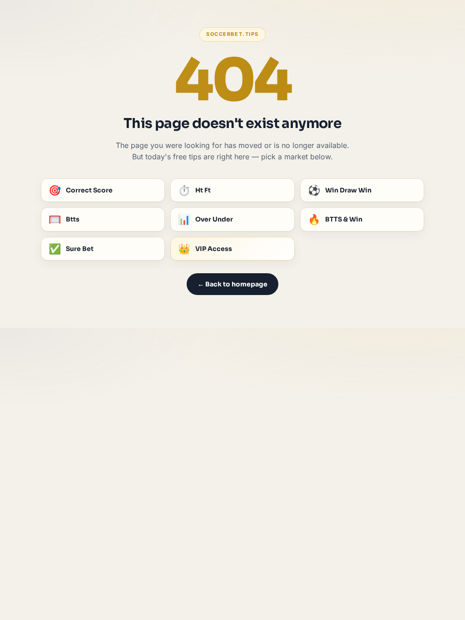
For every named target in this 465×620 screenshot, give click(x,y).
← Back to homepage (232, 284)
